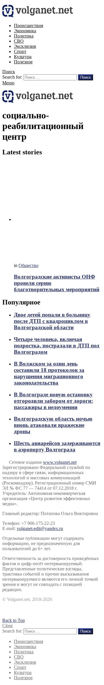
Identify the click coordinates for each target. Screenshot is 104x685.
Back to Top (13, 620)
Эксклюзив (25, 46)
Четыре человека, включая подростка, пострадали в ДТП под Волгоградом (56, 345)
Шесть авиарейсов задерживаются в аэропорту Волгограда (57, 446)
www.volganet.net (60, 462)
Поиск (85, 77)
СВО (19, 41)
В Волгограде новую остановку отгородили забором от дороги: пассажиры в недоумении (53, 400)
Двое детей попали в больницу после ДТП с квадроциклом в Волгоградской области (52, 321)
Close (7, 625)
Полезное (23, 61)
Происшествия (28, 25)
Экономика (25, 30)
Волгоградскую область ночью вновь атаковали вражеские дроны (53, 425)
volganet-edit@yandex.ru (40, 528)
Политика (24, 35)
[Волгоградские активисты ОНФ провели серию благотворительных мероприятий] (57, 210)
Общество (28, 265)
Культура (22, 56)
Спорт (20, 51)
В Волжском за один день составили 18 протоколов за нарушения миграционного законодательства (49, 373)
